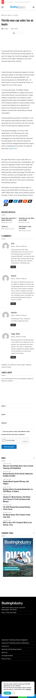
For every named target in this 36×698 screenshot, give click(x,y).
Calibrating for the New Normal (14, 2)
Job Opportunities (7, 655)
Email (4, 414)
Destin (14, 313)
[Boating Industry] (18, 7)
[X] (10, 201)
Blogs (9, 15)
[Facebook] (5, 201)
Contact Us (5, 646)
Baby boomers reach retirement (25, 227)
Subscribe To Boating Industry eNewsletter (15, 643)
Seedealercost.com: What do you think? (26, 219)
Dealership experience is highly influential (9, 219)
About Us (4, 652)
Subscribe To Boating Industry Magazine (15, 640)
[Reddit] (24, 201)
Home (5, 15)
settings (28, 689)
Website (4, 423)
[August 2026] (18, 557)
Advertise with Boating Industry (12, 649)
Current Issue (7, 533)
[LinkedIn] (15, 201)
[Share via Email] (29, 201)
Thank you (5, 226)
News (4, 458)
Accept (7, 693)
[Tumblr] (20, 201)
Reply (13, 267)
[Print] (5, 204)
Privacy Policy (6, 659)
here (14, 148)
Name (4, 406)
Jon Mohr (15, 15)
